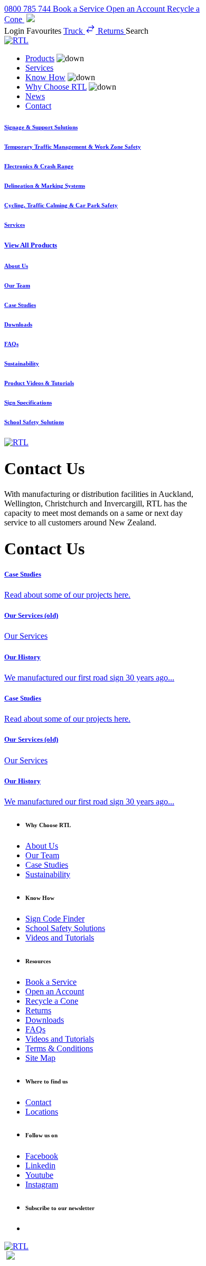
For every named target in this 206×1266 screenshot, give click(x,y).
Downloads (44, 1019)
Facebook (41, 1156)
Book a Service (51, 981)
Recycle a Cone (51, 1000)
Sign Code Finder (55, 918)
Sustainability (47, 874)
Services (39, 67)
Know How (45, 77)
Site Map (40, 1057)
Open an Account (54, 991)
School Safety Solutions (65, 928)
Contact (38, 105)
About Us (41, 845)
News (35, 96)
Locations (41, 1111)
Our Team (42, 855)
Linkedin (40, 1165)
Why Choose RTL (56, 86)
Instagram (41, 1184)
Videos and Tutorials (59, 937)
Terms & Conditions (59, 1048)
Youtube (39, 1175)
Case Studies (46, 864)
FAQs (35, 1029)
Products (39, 58)
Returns (38, 1010)
